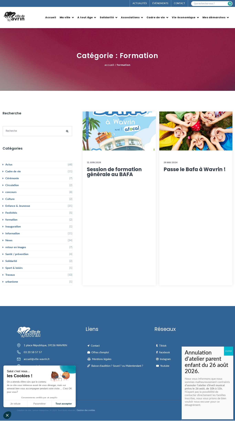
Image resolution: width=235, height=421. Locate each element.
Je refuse (15, 403)
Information (12, 233)
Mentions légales (101, 359)
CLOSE (228, 351)
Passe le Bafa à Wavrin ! (195, 169)
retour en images (15, 247)
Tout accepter (64, 403)
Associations (130, 17)
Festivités (11, 212)
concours (11, 192)
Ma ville (65, 17)
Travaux (10, 274)
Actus (8, 164)
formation (11, 219)
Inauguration (13, 226)
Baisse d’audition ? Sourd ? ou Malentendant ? (117, 366)
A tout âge (85, 17)
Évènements (160, 3)
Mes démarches (213, 17)
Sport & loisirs (14, 268)
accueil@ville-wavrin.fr (37, 359)
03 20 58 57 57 (33, 352)
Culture (10, 199)
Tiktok (163, 345)
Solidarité (107, 17)
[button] (7, 415)
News (8, 240)
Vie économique (183, 17)
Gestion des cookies (86, 410)
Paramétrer (39, 403)
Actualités (140, 3)
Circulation (12, 185)
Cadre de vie (156, 17)
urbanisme (11, 281)
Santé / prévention (16, 254)
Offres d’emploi (100, 352)
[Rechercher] (230, 4)
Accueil (50, 17)
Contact (179, 3)
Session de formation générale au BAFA (114, 172)
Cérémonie (12, 178)
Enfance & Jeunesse (17, 206)
